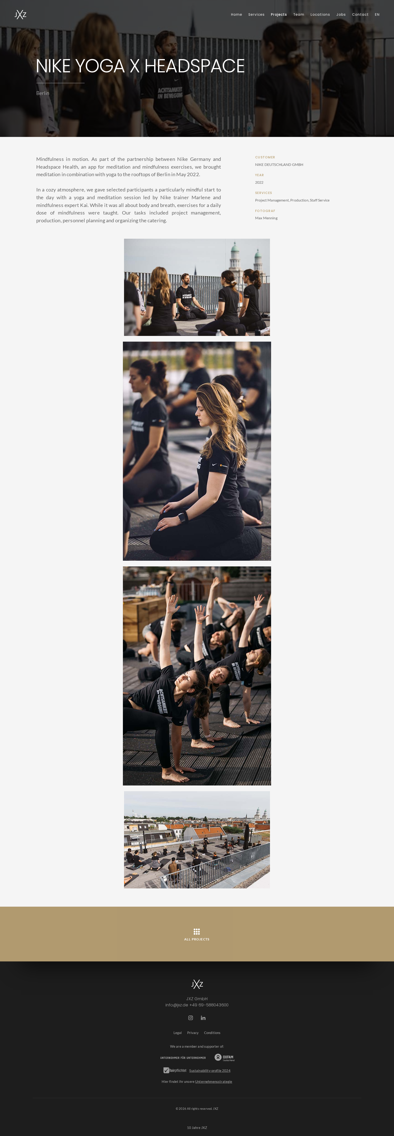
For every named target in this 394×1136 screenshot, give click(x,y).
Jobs (341, 14)
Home (236, 14)
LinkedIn (203, 1018)
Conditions (212, 1033)
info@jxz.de (177, 1005)
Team (298, 14)
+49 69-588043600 (209, 1005)
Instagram (191, 1018)
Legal (178, 1033)
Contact (360, 14)
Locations (320, 14)
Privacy (193, 1033)
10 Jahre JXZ (197, 1128)
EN (377, 14)
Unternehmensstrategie (213, 1081)
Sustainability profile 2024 (209, 1070)
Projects (279, 14)
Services (256, 14)
